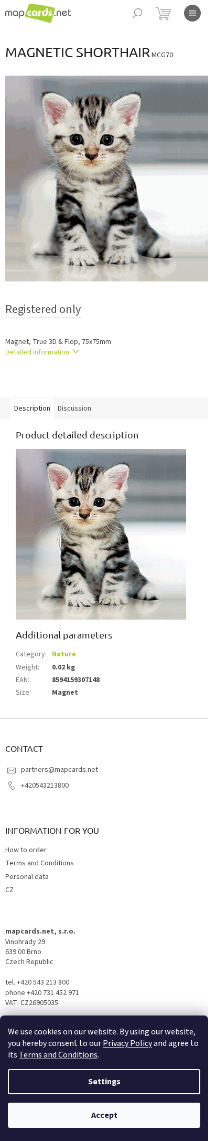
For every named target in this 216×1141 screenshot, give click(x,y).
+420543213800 (45, 785)
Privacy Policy (127, 1043)
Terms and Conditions (58, 1055)
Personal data (27, 877)
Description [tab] (32, 408)
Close (59, 383)
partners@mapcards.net (59, 770)
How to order (26, 850)
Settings (104, 1081)
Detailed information (37, 352)
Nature (64, 654)
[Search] (137, 13)
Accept (104, 1115)
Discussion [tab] (74, 408)
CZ (9, 890)
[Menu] (192, 13)
